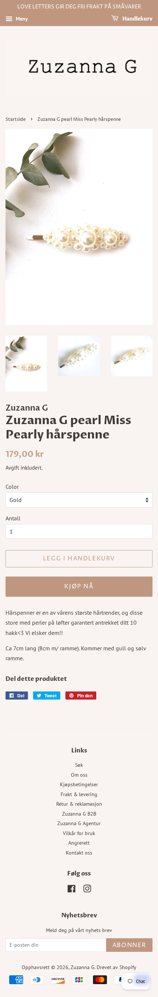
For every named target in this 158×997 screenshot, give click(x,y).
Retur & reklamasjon (79, 804)
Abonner (129, 945)
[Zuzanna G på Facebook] (71, 890)
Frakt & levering (79, 794)
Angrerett (79, 842)
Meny (21, 18)
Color (12, 486)
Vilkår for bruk (79, 833)
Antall (13, 518)
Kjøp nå (78, 586)
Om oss (79, 775)
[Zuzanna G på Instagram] (87, 890)
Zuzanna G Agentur (79, 823)
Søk (79, 765)
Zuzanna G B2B (79, 813)
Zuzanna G (82, 967)
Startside (16, 119)
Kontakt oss (79, 852)
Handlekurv (136, 18)
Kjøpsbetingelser (79, 784)
